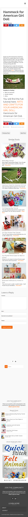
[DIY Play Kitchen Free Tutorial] (14, 223)
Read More (8, 165)
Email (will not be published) (7, 315)
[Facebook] (11, 25)
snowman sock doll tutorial (13, 425)
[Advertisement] (14, 42)
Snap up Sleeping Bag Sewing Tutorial (15, 414)
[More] (21, 25)
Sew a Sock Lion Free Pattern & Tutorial (14, 419)
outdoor (22, 127)
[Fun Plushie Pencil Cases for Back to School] (14, 246)
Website (2, 320)
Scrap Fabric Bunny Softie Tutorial (13, 435)
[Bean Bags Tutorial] (14, 151)
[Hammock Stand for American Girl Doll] (14, 175)
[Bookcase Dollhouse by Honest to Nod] (14, 271)
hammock (19, 127)
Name (2, 311)
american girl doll (14, 127)
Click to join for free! (14, 407)
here (13, 70)
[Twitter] (16, 25)
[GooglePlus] (15, 498)
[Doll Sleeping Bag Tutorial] (14, 198)
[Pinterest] (5, 25)
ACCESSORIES (6, 127)
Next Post (23, 133)
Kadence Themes (20, 514)
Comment (3, 295)
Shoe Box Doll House (12, 430)
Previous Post (6, 133)
